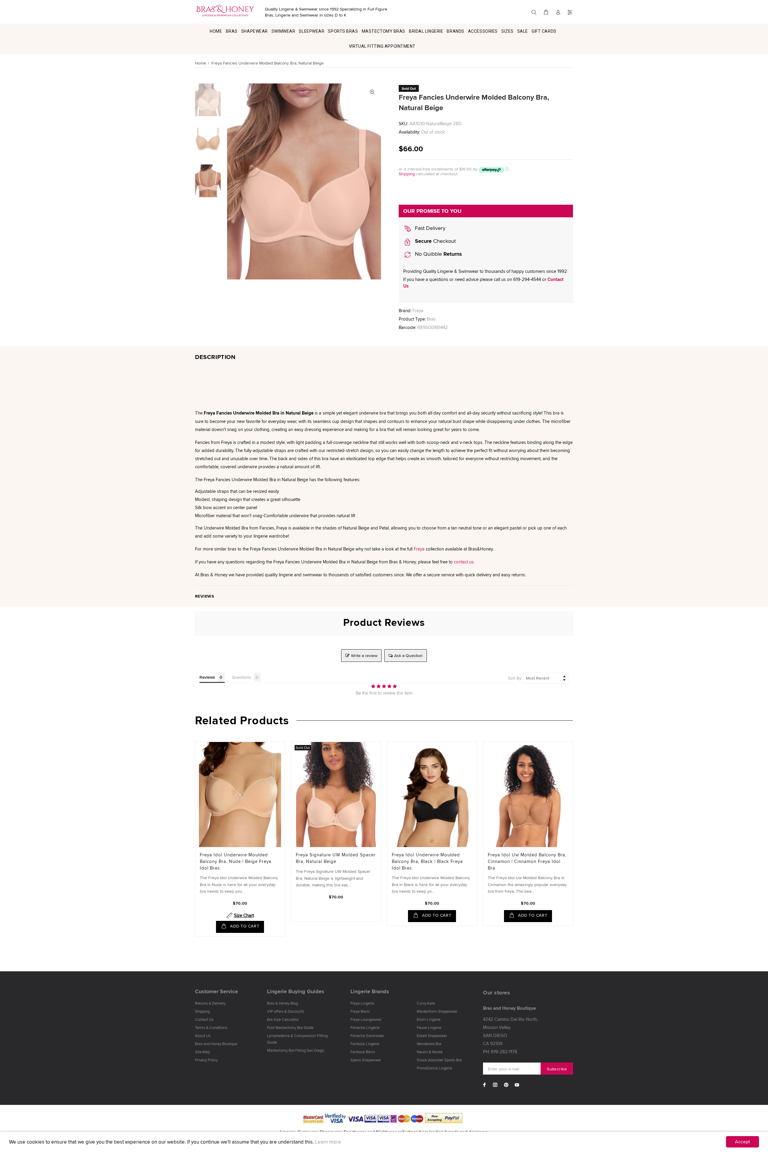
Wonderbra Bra (429, 1043)
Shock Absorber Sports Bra (439, 1060)
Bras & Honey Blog (282, 1003)
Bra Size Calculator (283, 1019)
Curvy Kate (426, 1003)
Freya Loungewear (366, 1019)
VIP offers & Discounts (285, 1011)
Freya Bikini (360, 1011)
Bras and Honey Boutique (216, 1043)
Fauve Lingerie (429, 1027)
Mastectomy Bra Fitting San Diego (295, 1050)
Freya (417, 310)
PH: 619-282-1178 (500, 1051)
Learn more (328, 1141)
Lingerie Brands (369, 991)
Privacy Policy (206, 1060)
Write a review (364, 656)
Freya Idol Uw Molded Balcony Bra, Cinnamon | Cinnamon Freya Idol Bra (527, 861)
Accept (742, 1141)
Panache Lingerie (365, 1027)
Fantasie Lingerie (364, 1043)
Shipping (407, 174)
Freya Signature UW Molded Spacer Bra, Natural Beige (336, 858)
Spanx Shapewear (365, 1060)
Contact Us (204, 1019)
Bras (431, 319)
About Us (203, 1035)
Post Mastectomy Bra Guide (290, 1027)
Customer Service (216, 991)
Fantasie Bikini (362, 1051)
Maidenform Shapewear (437, 1011)
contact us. (464, 562)
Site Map (202, 1051)
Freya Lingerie (362, 1003)
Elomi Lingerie (428, 1019)
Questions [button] (241, 677)
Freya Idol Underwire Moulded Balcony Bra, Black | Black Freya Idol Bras (427, 861)
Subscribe (557, 1069)
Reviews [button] (207, 677)
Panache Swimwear (367, 1035)
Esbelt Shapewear (432, 1035)
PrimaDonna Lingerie (434, 1068)
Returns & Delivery (210, 1003)
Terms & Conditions (211, 1027)
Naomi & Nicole (429, 1051)
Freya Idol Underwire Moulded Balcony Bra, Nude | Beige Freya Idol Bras (236, 861)
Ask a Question (408, 656)
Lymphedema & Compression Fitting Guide (297, 1039)
